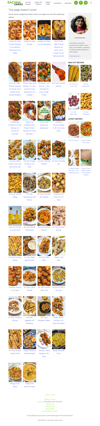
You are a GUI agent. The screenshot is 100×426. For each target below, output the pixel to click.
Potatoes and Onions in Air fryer (59, 197)
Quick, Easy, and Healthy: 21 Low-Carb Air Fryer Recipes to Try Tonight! (29, 89)
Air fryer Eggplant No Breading (29, 320)
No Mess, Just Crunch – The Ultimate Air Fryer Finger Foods (44, 89)
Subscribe (68, 3)
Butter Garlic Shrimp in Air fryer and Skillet (59, 320)
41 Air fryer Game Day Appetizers (44, 125)
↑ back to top (50, 394)
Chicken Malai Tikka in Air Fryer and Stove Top (15, 164)
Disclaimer (50, 408)
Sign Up (40, 401)
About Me (50, 404)
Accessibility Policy (50, 411)
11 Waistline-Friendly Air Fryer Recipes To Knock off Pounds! (15, 128)
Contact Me (50, 406)
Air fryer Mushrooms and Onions (30, 197)
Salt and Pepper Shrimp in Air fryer (30, 164)
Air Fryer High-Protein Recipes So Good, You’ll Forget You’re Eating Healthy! (15, 89)
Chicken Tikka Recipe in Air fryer (44, 353)
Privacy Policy (50, 399)
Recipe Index (48, 3)
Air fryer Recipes (28, 3)
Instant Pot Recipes (38, 3)
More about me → (75, 56)
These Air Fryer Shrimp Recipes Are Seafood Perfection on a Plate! (15, 47)
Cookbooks (58, 3)
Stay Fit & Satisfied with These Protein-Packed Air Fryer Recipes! (29, 128)
